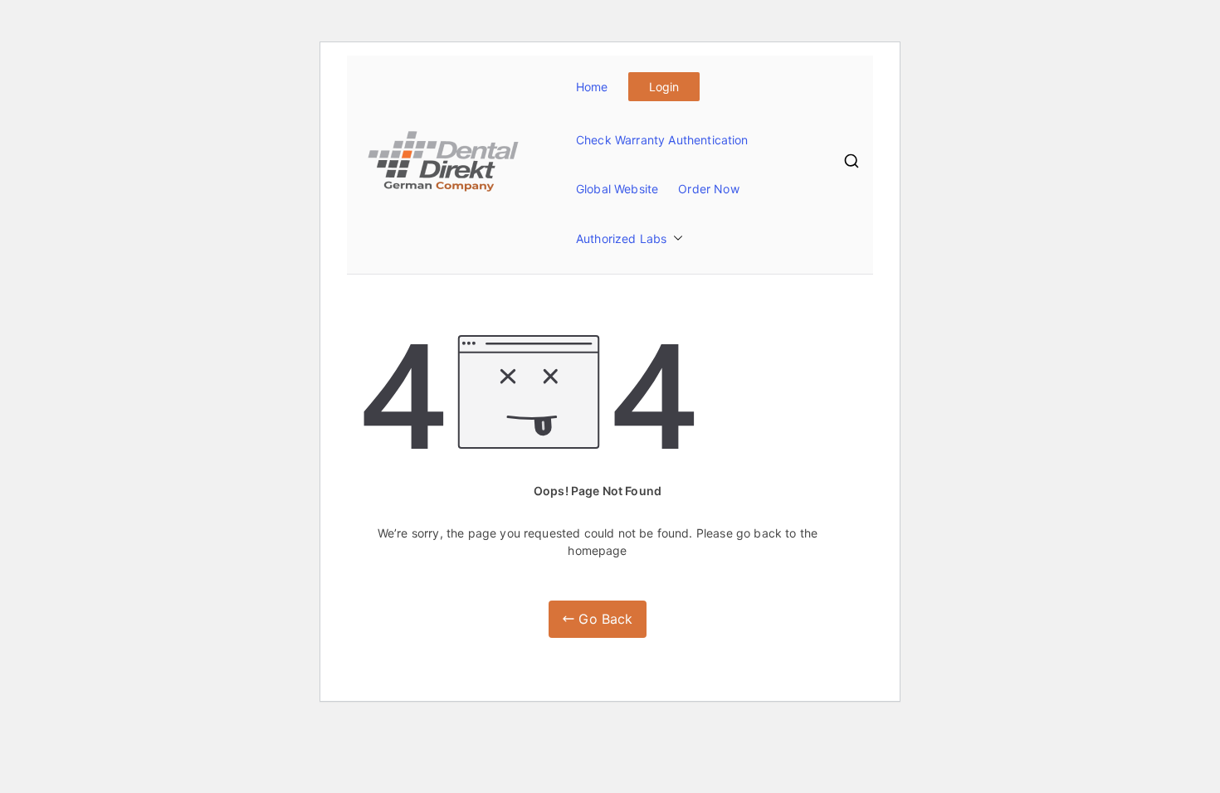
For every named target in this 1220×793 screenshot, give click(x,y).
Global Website (617, 189)
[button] (674, 238)
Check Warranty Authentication (662, 140)
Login (664, 87)
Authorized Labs (621, 238)
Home (592, 87)
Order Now (708, 189)
